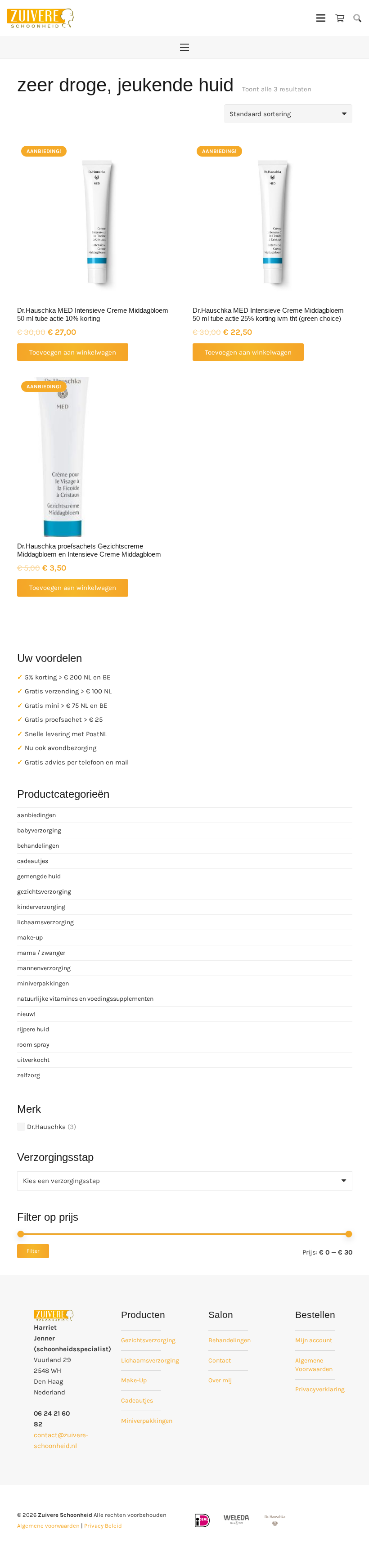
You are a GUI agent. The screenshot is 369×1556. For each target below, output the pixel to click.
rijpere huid (33, 1029)
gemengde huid (39, 876)
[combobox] (184, 1181)
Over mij (220, 1380)
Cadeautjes (137, 1400)
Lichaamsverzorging (150, 1360)
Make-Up (134, 1380)
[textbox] (61, 1181)
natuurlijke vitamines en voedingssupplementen (85, 999)
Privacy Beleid (103, 1525)
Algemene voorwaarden (48, 1525)
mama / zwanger (41, 953)
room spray (33, 1044)
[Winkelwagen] (340, 18)
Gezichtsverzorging (148, 1340)
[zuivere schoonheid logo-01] (40, 18)
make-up (30, 937)
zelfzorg (28, 1075)
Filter (33, 1251)
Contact (219, 1360)
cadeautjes (32, 861)
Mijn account (313, 1340)
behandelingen (38, 846)
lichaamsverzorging (45, 922)
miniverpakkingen (43, 983)
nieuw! (26, 1014)
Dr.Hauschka (46, 1127)
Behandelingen (229, 1340)
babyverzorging (39, 830)
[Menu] (321, 18)
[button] (357, 18)
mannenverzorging (44, 968)
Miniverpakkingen (146, 1421)
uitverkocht (33, 1060)
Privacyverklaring (320, 1389)
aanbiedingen (36, 815)
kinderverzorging (41, 907)
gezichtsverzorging (44, 891)
